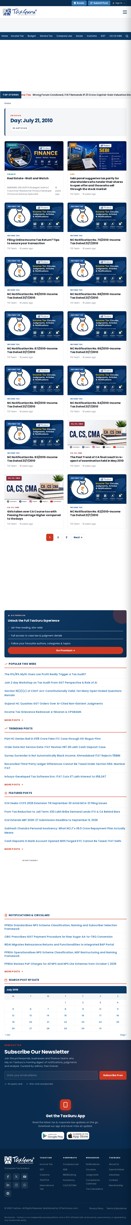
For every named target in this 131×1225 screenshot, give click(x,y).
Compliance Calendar (93, 1181)
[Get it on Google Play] (52, 1136)
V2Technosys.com (68, 1208)
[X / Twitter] (16, 1176)
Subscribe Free (113, 1075)
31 (100, 1028)
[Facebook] (7, 1176)
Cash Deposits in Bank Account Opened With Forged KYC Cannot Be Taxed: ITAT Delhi (62, 841)
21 (48, 1022)
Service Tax (46, 35)
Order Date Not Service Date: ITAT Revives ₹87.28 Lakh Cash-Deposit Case (55, 747)
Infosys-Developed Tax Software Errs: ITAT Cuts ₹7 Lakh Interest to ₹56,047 (55, 776)
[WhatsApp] (24, 1185)
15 (65, 1015)
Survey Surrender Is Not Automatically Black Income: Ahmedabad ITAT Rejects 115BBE (62, 755)
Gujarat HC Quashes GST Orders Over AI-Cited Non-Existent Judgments (53, 703)
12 (13, 1015)
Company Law (64, 35)
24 (100, 1022)
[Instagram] (16, 1185)
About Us (114, 1164)
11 (118, 1009)
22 (65, 1022)
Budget (32, 35)
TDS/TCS (44, 1180)
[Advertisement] (65, 65)
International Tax (47, 1187)
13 (31, 1015)
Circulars (91, 1169)
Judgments (92, 1174)
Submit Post (100, 3)
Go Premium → (65, 650)
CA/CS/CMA (69, 1185)
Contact (113, 1180)
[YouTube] (24, 1176)
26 (13, 1028)
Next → (78, 537)
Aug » (123, 1034)
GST (103, 35)
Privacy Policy (96, 1208)
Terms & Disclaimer (116, 1208)
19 (13, 1022)
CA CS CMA (116, 35)
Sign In (118, 3)
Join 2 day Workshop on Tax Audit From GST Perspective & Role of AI (50, 682)
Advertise (114, 1174)
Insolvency (69, 1180)
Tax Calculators (94, 1189)
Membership (116, 1185)
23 (83, 1022)
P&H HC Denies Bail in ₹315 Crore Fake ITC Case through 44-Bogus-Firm (52, 738)
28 (48, 1028)
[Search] (127, 36)
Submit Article (116, 1169)
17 (100, 1015)
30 (83, 1028)
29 (65, 1028)
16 (83, 1015)
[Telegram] (7, 1193)
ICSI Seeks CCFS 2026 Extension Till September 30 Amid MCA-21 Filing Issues (55, 803)
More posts (12, 720)
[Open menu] (124, 12)
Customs (92, 35)
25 (117, 1022)
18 (118, 1015)
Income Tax (17, 35)
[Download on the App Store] (78, 1136)
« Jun (7, 1034)
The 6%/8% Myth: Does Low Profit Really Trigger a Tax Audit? (45, 674)
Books (80, 3)
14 (48, 1015)
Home (5, 35)
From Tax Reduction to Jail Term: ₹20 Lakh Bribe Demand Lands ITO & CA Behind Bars (62, 811)
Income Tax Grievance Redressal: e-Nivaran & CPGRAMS (42, 712)
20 (30, 1022)
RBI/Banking (69, 1174)
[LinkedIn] (7, 1185)
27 (30, 1028)
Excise (79, 35)
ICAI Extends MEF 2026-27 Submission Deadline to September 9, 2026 (51, 820)
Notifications (93, 1164)
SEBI (65, 1169)
